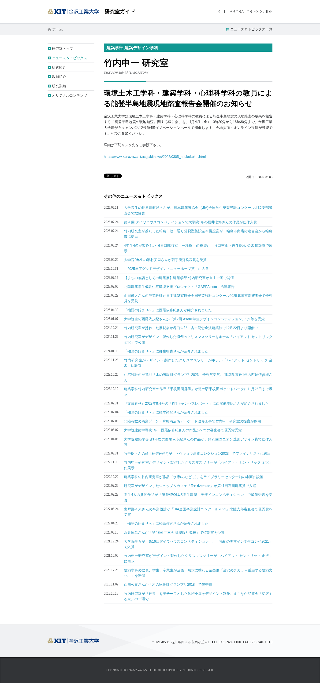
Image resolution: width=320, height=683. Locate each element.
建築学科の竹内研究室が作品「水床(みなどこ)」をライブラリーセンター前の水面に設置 (193, 477)
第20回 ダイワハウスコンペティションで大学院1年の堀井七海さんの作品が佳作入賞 (190, 222)
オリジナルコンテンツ (69, 95)
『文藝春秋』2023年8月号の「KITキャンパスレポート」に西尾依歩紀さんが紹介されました (196, 403)
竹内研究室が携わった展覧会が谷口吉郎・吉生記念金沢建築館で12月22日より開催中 (191, 328)
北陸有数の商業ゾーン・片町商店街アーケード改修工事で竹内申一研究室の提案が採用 (192, 421)
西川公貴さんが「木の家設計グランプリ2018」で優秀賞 (168, 584)
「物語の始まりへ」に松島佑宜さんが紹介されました (166, 523)
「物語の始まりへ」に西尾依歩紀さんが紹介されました (168, 310)
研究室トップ (62, 49)
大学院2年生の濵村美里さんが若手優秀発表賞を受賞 (165, 260)
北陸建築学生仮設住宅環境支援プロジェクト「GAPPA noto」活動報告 (179, 287)
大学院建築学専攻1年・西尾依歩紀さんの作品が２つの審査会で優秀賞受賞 (183, 430)
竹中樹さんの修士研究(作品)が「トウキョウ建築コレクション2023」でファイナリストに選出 (197, 453)
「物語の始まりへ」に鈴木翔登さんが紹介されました (166, 412)
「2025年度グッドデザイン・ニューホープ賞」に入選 (166, 269)
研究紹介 (59, 67)
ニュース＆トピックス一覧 (251, 29)
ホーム (57, 29)
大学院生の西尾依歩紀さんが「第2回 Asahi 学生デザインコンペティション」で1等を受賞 (194, 319)
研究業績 (59, 86)
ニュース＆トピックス (69, 58)
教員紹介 (59, 77)
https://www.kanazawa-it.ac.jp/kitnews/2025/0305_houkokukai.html (155, 157)
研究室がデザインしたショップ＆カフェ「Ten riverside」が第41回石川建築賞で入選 (190, 486)
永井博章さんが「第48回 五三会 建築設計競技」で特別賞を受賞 (174, 532)
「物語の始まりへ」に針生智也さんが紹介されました (166, 351)
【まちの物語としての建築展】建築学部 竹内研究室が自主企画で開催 (179, 278)
